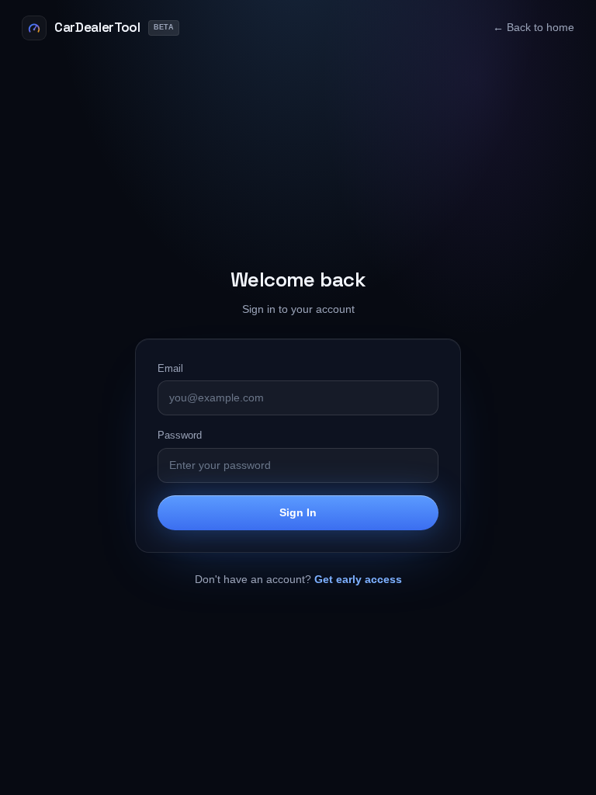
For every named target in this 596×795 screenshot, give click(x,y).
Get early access (358, 579)
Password (180, 435)
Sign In (298, 512)
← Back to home (533, 27)
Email (170, 368)
